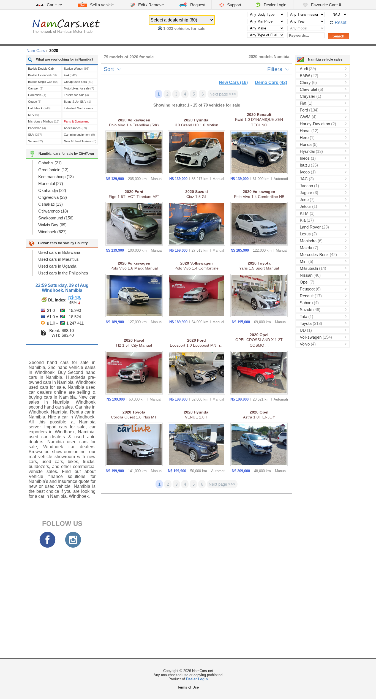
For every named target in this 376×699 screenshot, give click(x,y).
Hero (307, 137)
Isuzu (309, 165)
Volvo (308, 344)
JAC (307, 178)
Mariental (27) (50, 183)
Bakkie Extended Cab (42, 76)
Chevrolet (311, 89)
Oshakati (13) (50, 204)
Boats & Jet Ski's (77, 101)
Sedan (35, 141)
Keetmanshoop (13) (56, 176)
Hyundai (311, 151)
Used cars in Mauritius (58, 259)
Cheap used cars (78, 81)
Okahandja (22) (52, 190)
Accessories (75, 128)
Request (197, 4)
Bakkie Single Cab (43, 81)
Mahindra (311, 240)
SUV (35, 134)
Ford (309, 110)
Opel (307, 282)
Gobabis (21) (50, 163)
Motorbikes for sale (79, 88)
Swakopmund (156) (55, 218)
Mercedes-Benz (318, 254)
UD (306, 330)
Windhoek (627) (52, 231)
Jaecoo (309, 185)
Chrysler (310, 96)
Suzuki (310, 309)
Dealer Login (274, 4)
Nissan (310, 275)
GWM (308, 117)
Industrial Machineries (78, 109)
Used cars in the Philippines (63, 273)
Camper (35, 88)
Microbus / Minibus (43, 121)
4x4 (70, 75)
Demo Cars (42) (271, 82)
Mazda (309, 247)
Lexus (308, 234)
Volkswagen (316, 337)
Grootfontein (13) (53, 169)
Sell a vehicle (101, 4)
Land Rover (314, 227)
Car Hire (54, 4)
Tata (306, 316)
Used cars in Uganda (57, 266)
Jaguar (309, 192)
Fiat (306, 103)
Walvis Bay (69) (52, 224)
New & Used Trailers (80, 141)
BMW (309, 75)
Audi (308, 68)
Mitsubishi (313, 268)
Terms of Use (188, 687)
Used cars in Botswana (59, 252)
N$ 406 (74, 297)
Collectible (37, 95)
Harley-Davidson (318, 123)
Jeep (307, 199)
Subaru (309, 302)
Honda (309, 144)
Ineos (308, 158)
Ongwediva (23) (52, 197)
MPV (33, 114)
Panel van (37, 128)
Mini (306, 261)
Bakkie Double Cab (41, 69)
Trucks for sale (76, 95)
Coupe (35, 101)
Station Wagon (76, 68)
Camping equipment (79, 134)
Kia (307, 220)
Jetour (308, 206)
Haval (309, 130)
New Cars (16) (233, 82)
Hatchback (39, 108)
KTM (307, 213)
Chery (308, 82)
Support (233, 4)
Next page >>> (222, 94)
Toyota (311, 323)
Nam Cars (35, 50)
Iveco (308, 172)
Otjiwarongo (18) (53, 211)
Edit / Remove (150, 4)
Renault (311, 295)
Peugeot (310, 289)
